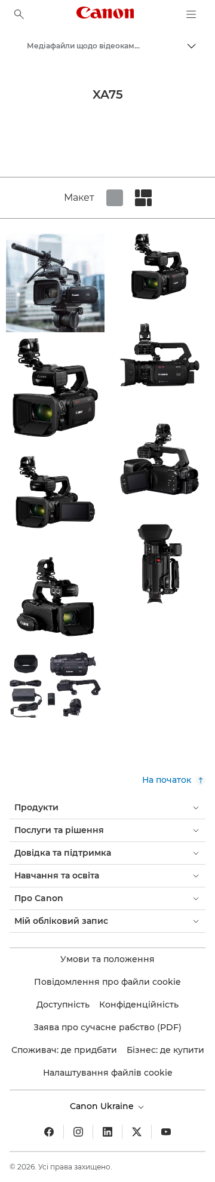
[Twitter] (137, 1132)
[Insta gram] (78, 1132)
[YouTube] (166, 1132)
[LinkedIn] (107, 1132)
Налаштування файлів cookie (108, 1072)
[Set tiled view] (114, 197)
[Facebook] (49, 1132)
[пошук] (19, 14)
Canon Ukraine (103, 1106)
